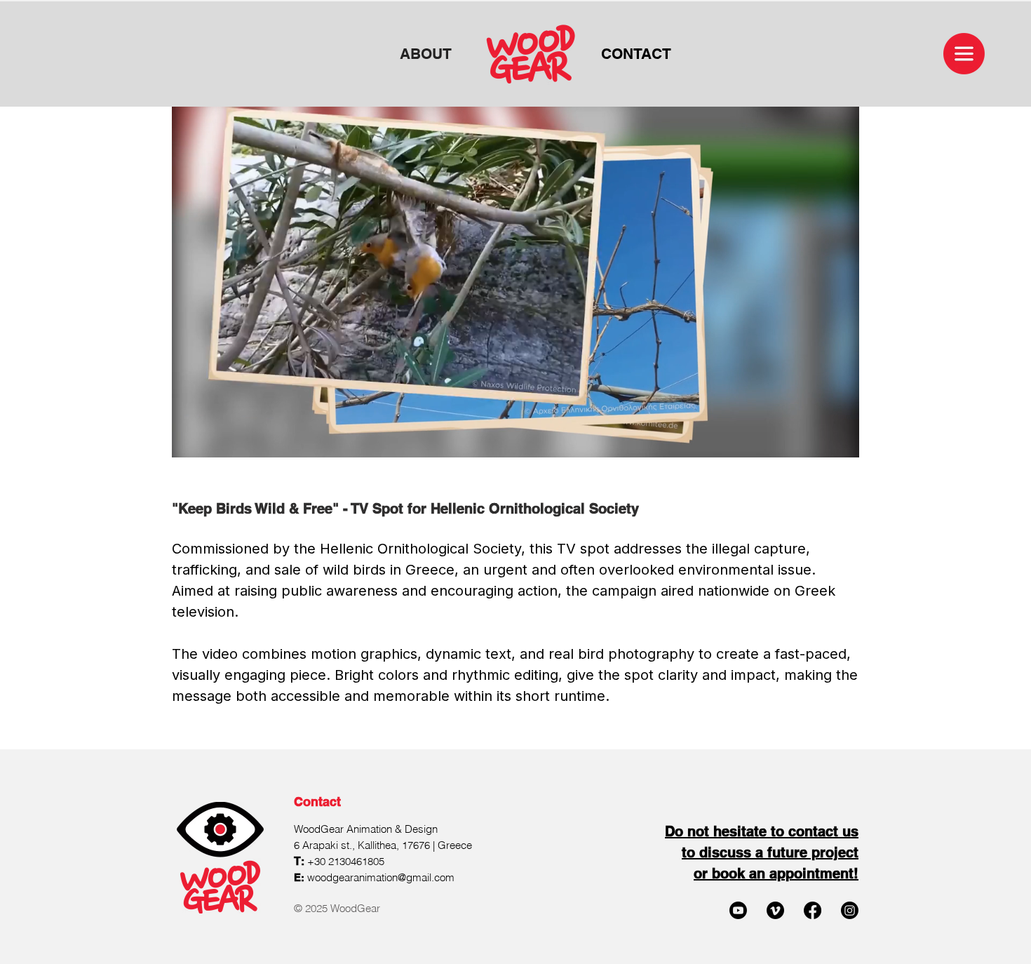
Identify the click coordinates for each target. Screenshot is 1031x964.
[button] (964, 53)
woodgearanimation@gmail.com (380, 877)
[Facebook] (812, 910)
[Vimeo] (775, 910)
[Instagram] (849, 910)
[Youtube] (738, 910)
